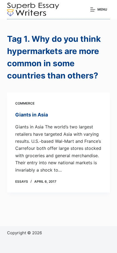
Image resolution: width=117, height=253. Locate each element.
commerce (25, 103)
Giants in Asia (31, 115)
